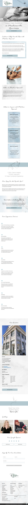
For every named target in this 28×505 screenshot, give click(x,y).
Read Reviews (8, 444)
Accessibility (3, 488)
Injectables (11, 487)
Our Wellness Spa (4, 485)
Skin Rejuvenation (12, 486)
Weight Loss (11, 489)
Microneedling (12, 488)
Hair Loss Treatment (12, 490)
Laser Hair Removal (12, 491)
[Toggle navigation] (24, 3)
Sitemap (3, 487)
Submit (14, 465)
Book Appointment (10, 55)
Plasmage (11, 493)
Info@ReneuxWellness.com (7, 367)
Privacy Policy (4, 489)
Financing (3, 486)
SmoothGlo (11, 492)
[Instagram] (14, 498)
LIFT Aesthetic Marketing (12, 504)
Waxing (19, 487)
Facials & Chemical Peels (22, 485)
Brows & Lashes (20, 486)
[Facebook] (15, 498)
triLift (11, 485)
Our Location (4, 492)
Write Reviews (20, 444)
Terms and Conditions (4, 490)
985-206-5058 (5, 366)
